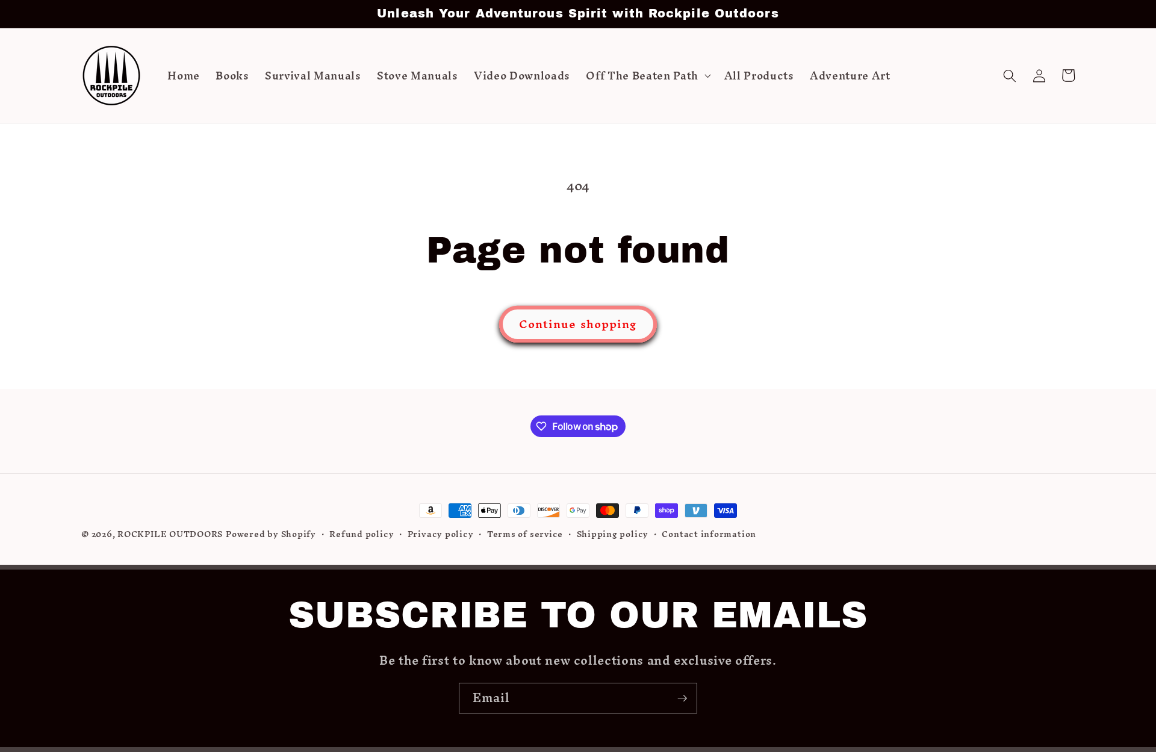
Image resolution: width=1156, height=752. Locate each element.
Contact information (709, 535)
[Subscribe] (682, 698)
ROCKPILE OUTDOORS (170, 534)
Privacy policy (441, 535)
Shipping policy (613, 535)
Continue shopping (578, 324)
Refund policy (361, 535)
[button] (647, 76)
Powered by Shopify (271, 534)
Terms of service (525, 535)
